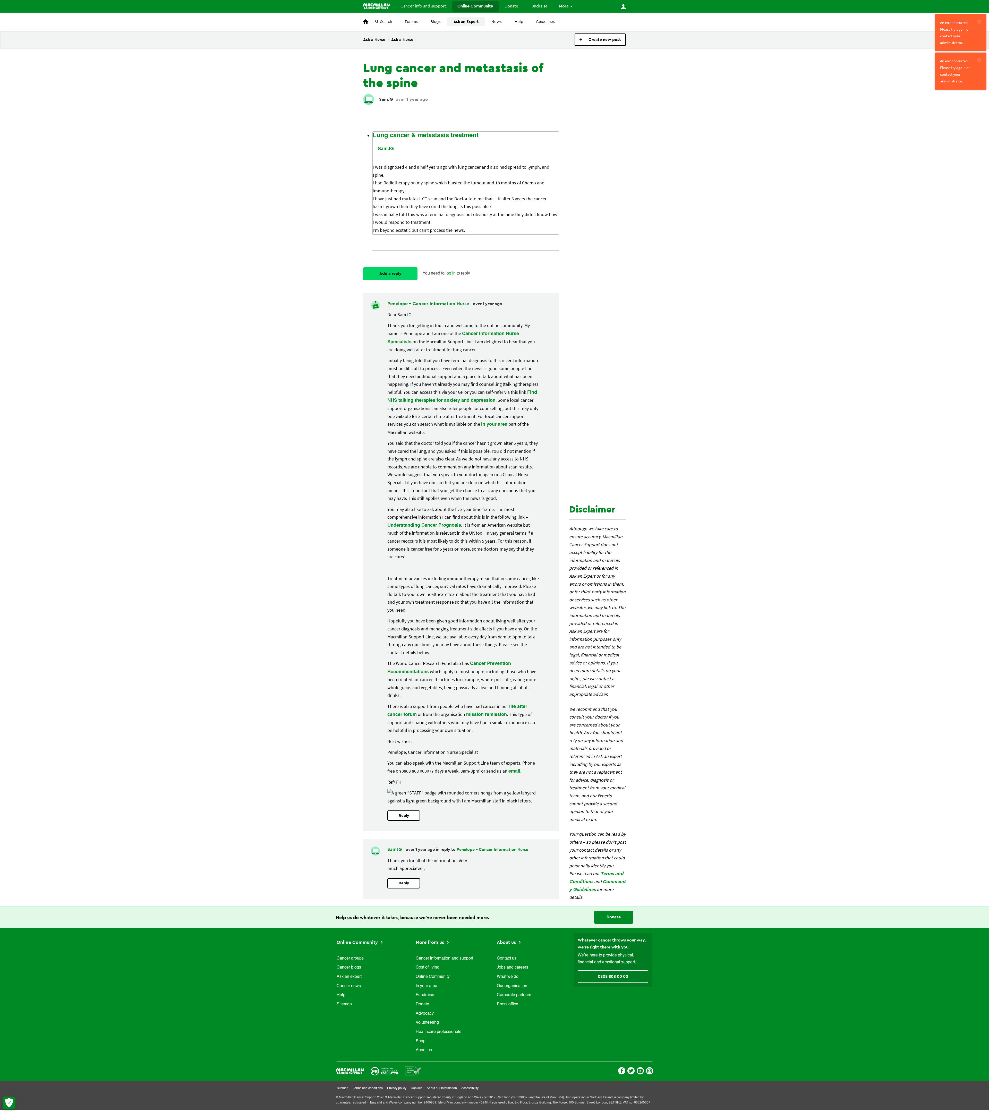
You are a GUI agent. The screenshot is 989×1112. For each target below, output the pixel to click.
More (564, 6)
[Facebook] (621, 1070)
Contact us (506, 958)
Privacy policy (396, 1088)
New (600, 39)
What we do (507, 977)
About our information (442, 1088)
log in (451, 273)
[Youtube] (640, 1070)
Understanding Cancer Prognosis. (424, 525)
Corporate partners (514, 995)
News (496, 22)
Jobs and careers (512, 967)
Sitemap (344, 1004)
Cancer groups (350, 958)
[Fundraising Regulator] (384, 1071)
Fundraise (539, 6)
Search (386, 22)
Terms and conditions (368, 1088)
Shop (420, 1041)
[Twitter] (631, 1070)
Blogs (436, 22)
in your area (494, 424)
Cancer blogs (349, 967)
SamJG (386, 99)
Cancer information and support (444, 958)
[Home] (376, 6)
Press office (507, 1004)
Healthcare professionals (438, 1032)
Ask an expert (349, 977)
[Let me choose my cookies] (9, 1103)
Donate (511, 6)
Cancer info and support (423, 6)
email (514, 771)
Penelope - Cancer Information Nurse (428, 303)
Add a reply (390, 273)
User (623, 6)
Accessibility (470, 1088)
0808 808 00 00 (613, 976)
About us (424, 1050)
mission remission (486, 714)
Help (519, 22)
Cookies (416, 1088)
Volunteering (427, 1023)
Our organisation (512, 986)
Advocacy (425, 1014)
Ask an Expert (466, 22)
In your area (426, 986)
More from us (430, 942)
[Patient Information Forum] (413, 1071)
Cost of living (427, 967)
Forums (411, 22)
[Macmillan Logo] (350, 1071)
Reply (404, 816)
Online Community (475, 6)
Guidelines (545, 22)
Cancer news (349, 986)
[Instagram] (649, 1070)
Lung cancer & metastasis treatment (426, 136)
